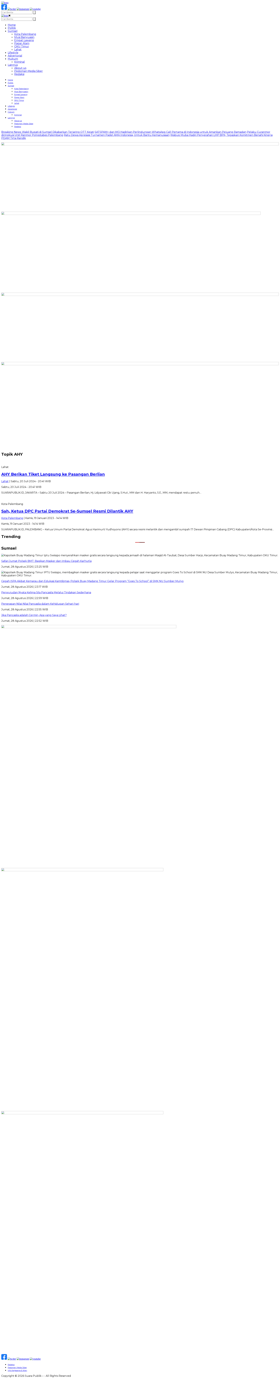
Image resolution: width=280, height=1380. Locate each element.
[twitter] (12, 9)
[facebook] (4, 9)
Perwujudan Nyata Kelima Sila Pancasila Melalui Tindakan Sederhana (46, 592)
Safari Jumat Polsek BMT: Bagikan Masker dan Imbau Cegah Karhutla (46, 561)
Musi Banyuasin (24, 37)
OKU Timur (21, 46)
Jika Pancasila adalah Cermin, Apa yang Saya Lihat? (34, 615)
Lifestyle (13, 52)
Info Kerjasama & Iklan (17, 1370)
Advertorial (15, 55)
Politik (12, 27)
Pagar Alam (21, 43)
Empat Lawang (24, 40)
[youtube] (35, 9)
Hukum (13, 58)
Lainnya (13, 64)
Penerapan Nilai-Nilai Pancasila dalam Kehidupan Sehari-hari (40, 603)
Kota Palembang (25, 34)
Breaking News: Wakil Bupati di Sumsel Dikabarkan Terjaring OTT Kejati (47, 132)
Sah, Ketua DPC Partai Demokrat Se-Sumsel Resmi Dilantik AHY (67, 511)
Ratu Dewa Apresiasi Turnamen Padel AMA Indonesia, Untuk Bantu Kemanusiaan (117, 135)
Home (12, 24)
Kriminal (19, 61)
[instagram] (23, 9)
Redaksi (19, 74)
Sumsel (13, 31)
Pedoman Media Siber (28, 71)
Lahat (18, 49)
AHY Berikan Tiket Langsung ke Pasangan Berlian (53, 474)
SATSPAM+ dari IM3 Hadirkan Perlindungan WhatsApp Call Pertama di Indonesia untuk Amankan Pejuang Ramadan (170, 132)
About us (20, 68)
